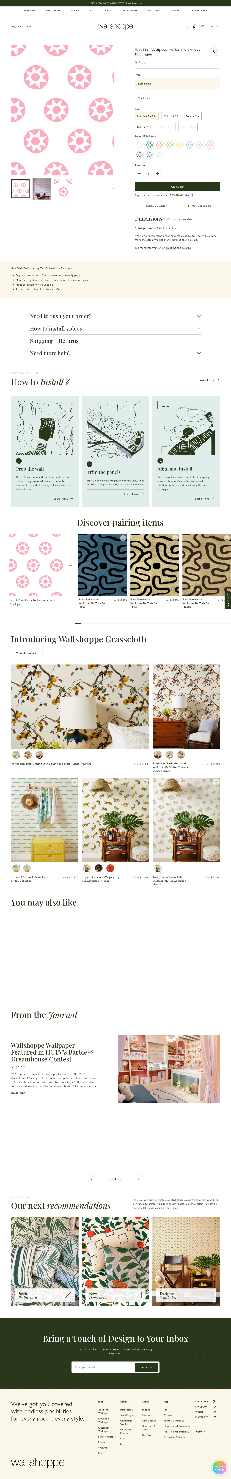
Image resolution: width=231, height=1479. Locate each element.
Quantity (140, 165)
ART (92, 10)
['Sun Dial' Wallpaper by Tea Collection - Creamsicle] (160, 145)
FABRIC (108, 10)
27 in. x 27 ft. (188, 127)
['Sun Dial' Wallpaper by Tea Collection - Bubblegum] (210, 145)
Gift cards (147, 1435)
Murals (101, 1442)
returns (186, 247)
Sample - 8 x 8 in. (147, 116)
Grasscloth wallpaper (103, 1429)
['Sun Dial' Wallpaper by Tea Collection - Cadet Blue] (150, 155)
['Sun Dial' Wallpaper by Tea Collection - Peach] (140, 145)
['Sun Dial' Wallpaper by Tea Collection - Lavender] (200, 145)
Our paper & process (126, 1431)
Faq (165, 1409)
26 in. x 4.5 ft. (171, 116)
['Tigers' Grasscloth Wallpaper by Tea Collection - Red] (110, 868)
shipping (171, 247)
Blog (122, 1444)
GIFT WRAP (154, 10)
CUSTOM (174, 10)
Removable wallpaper (103, 1420)
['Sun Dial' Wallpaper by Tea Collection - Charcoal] (140, 155)
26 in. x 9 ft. (193, 116)
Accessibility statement (175, 1437)
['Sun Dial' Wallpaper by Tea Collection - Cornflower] (190, 145)
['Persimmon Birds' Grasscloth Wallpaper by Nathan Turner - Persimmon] (28, 755)
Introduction (126, 1409)
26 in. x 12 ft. (144, 127)
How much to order (149, 1427)
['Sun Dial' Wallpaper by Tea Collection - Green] (170, 145)
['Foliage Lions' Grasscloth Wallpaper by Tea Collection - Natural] (158, 868)
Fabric (101, 1453)
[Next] (139, 1179)
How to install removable (177, 1426)
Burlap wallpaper (107, 1436)
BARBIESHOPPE (130, 10)
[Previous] (92, 1179)
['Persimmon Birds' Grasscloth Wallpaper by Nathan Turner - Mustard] (16, 755)
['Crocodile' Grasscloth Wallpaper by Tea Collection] (16, 868)
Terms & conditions (174, 1420)
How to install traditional (176, 1431)
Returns (146, 1415)
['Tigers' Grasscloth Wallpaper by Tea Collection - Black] (99, 868)
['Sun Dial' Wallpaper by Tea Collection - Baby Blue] (160, 155)
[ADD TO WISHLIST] (215, 51)
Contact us (169, 1415)
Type (137, 75)
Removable (144, 83)
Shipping (146, 1409)
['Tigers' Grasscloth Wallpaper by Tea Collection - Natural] (87, 868)
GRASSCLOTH (53, 10)
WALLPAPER (29, 10)
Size (137, 109)
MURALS (75, 10)
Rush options (149, 1420)
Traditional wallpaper (103, 1411)
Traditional (144, 98)
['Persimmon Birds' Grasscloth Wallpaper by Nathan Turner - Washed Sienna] (39, 755)
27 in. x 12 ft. (166, 127)
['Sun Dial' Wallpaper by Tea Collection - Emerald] (150, 145)
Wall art (102, 1447)
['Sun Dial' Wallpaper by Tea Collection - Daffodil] (180, 145)
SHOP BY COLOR (198, 10)
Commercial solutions (126, 1422)
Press (122, 1438)
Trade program (127, 1415)
